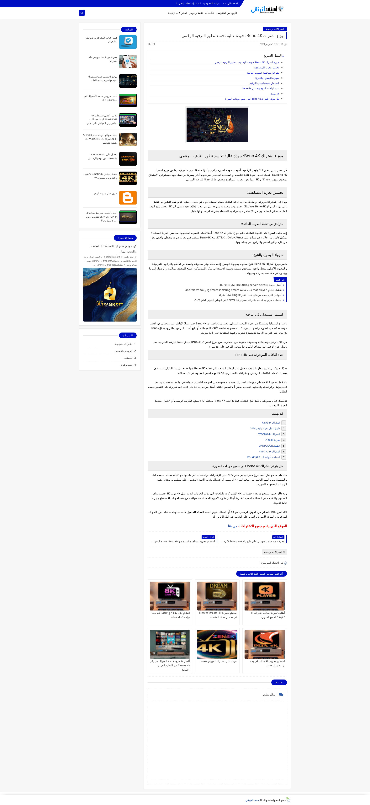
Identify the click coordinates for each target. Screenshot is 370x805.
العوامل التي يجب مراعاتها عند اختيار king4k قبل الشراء (250, 295)
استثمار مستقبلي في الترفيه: (264, 83)
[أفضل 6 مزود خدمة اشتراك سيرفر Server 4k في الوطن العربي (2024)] (170, 644)
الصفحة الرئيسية (230, 3)
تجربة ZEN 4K (272, 440)
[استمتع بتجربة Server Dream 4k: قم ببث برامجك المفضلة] (217, 596)
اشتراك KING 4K (271, 422)
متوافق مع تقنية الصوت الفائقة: (262, 72)
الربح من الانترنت (123, 351)
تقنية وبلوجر (196, 13)
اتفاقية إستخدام (193, 3)
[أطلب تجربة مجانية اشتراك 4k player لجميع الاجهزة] (265, 596)
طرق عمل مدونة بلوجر (105, 193)
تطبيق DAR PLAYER (269, 445)
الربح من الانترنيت (226, 13)
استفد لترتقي (253, 800)
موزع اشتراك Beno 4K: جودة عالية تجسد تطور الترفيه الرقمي (246, 62)
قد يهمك (274, 93)
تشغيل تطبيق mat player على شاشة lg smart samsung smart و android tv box (233, 290)
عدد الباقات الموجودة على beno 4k (260, 88)
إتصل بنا (179, 3)
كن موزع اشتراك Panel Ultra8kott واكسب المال (114, 248)
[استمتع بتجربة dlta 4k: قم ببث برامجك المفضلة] (265, 644)
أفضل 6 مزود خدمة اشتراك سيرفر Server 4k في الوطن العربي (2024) (170, 665)
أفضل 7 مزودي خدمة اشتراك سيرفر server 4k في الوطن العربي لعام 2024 (238, 300)
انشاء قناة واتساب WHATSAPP (263, 457)
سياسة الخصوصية (211, 3)
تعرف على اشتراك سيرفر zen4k (218, 661)
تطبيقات (209, 13)
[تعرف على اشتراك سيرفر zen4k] (217, 644)
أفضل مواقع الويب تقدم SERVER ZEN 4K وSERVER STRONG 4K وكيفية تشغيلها (100, 138)
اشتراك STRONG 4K (269, 434)
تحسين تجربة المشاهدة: (266, 67)
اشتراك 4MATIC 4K (269, 451)
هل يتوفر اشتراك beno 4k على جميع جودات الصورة (252, 98)
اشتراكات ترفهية (177, 13)
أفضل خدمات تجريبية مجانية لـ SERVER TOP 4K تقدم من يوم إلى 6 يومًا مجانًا (101, 216)
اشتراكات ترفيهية (275, 29)
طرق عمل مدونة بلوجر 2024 (265, 428)
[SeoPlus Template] (288, 799)
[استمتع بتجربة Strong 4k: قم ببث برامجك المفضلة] (170, 596)
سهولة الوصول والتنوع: (267, 78)
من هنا (232, 526)
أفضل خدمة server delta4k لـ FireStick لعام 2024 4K (250, 285)
